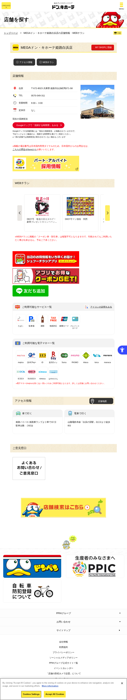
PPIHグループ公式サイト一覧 (63, 663)
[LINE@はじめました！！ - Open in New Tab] (30, 295)
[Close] (122, 683)
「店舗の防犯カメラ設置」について (63, 673)
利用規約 (63, 647)
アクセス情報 (25, 62)
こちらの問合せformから (25, 149)
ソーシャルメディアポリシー (63, 657)
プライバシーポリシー (63, 652)
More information (50, 686)
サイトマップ (63, 630)
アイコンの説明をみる (101, 307)
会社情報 (63, 642)
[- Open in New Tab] (46, 265)
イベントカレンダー (63, 668)
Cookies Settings (31, 694)
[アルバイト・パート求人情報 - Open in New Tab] (46, 163)
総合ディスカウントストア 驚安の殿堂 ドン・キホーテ (63, 6)
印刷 (119, 33)
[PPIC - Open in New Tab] (95, 576)
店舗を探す (63, 508)
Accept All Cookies (55, 694)
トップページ (11, 33)
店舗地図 (102, 401)
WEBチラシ (48, 62)
